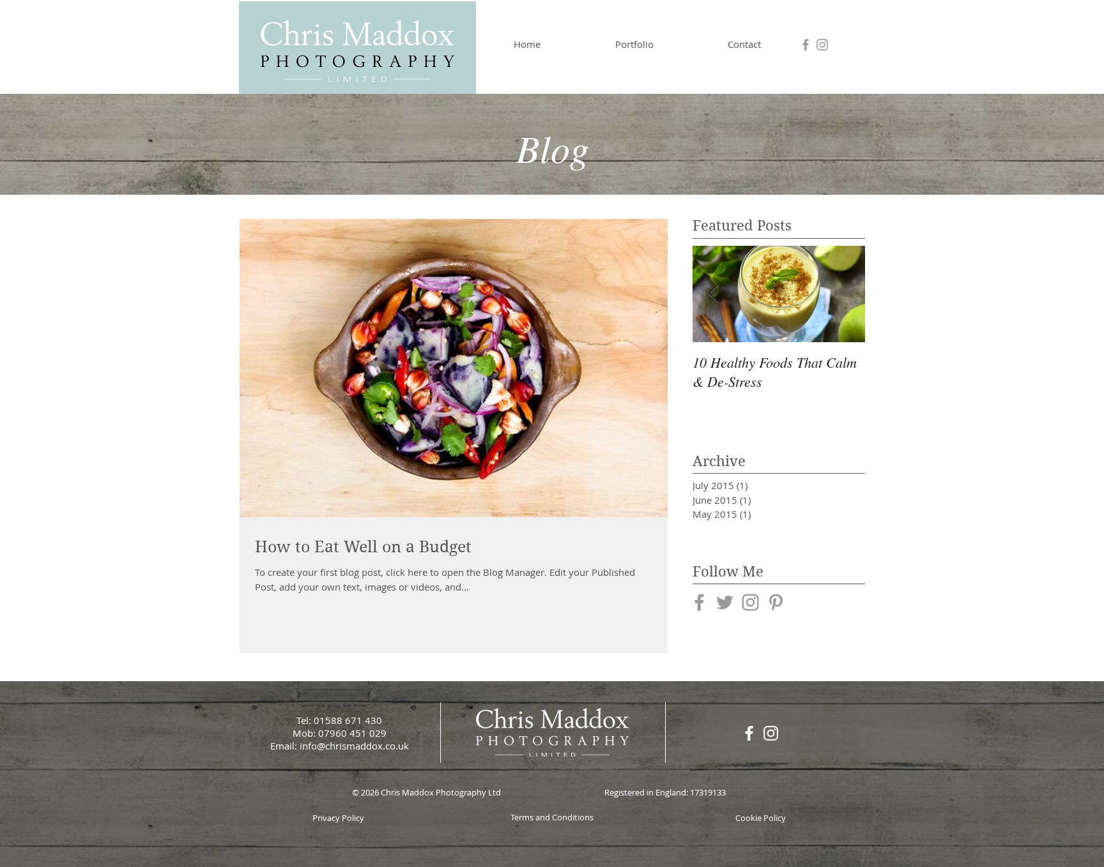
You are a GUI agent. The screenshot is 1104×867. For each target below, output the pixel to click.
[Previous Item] (713, 294)
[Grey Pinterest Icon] (776, 602)
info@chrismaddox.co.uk (354, 745)
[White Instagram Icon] (771, 733)
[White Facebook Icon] (749, 733)
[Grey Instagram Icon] (822, 44)
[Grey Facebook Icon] (805, 44)
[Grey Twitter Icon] (725, 602)
